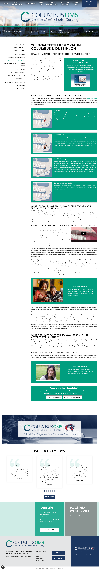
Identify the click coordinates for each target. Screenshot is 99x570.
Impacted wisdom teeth (91, 98)
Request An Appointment (73, 397)
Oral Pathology (19, 79)
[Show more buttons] (95, 241)
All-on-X (38, 556)
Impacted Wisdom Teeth (16, 57)
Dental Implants (19, 48)
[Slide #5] (54, 491)
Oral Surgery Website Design (45, 568)
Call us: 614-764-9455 (54, 397)
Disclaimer (78, 555)
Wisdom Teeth (20, 54)
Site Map (86, 555)
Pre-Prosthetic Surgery (16, 76)
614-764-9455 (69, 357)
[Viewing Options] (3, 567)
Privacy (92, 555)
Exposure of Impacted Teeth (14, 82)
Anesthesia (21, 89)
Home (6, 4)
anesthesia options (41, 233)
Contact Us (58, 553)
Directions (49, 530)
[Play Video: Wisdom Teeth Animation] (83, 233)
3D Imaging (21, 86)
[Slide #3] (50, 491)
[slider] (84, 241)
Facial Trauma (20, 69)
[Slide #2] (48, 491)
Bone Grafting (19, 51)
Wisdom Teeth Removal (16, 61)
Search (59, 558)
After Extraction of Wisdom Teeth (14, 65)
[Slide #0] (44, 491)
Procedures (31, 4)
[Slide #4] (52, 491)
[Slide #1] (46, 491)
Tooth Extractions (18, 72)
